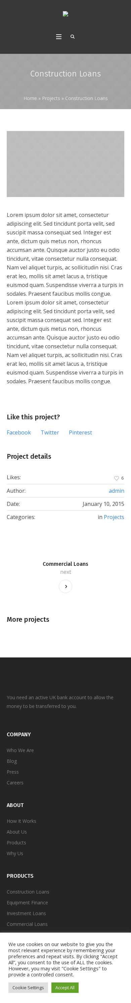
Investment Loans (26, 913)
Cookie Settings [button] (28, 987)
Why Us (15, 853)
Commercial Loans (65, 564)
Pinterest (80, 432)
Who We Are (20, 750)
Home (30, 98)
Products (16, 842)
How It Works (21, 821)
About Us (17, 832)
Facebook (19, 432)
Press (13, 772)
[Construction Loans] (65, 164)
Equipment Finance (27, 902)
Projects (51, 98)
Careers (15, 782)
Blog (12, 761)
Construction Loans (28, 891)
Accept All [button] (65, 987)
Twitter (50, 432)
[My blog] (65, 15)
